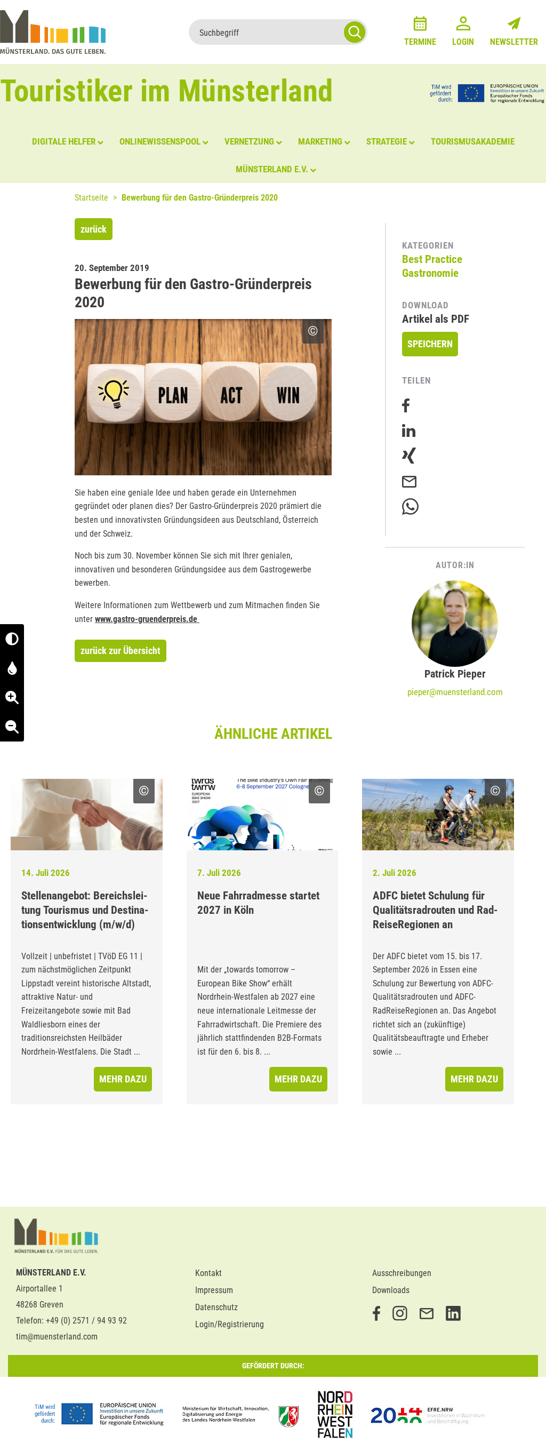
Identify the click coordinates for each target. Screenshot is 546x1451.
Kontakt (208, 1273)
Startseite (91, 198)
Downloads (391, 1290)
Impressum (214, 1290)
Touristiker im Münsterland (166, 91)
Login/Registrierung (229, 1324)
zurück (94, 229)
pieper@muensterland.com (455, 692)
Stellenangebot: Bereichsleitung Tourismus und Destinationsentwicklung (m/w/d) (85, 910)
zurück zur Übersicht (120, 650)
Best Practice (432, 259)
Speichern (430, 343)
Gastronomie (430, 273)
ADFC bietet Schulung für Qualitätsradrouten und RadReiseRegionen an (435, 910)
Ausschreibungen (401, 1273)
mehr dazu (123, 1079)
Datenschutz (216, 1307)
